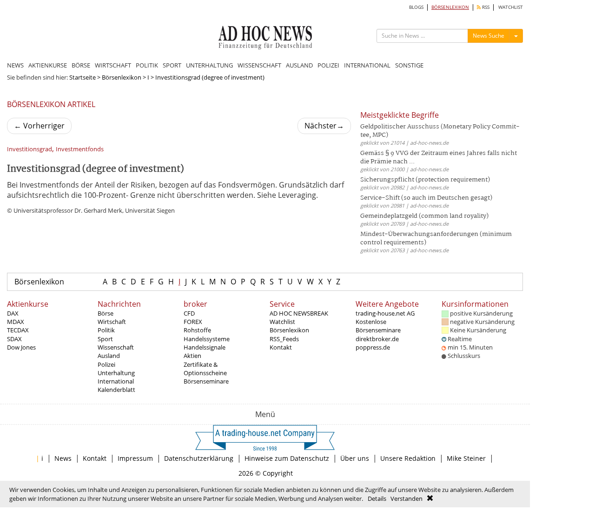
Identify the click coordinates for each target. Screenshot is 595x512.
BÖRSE (81, 65)
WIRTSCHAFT (113, 65)
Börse (105, 313)
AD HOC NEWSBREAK (299, 313)
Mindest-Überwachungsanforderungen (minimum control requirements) (436, 238)
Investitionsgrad (29, 149)
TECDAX (18, 330)
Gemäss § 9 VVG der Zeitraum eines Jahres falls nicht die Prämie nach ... (438, 157)
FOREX (193, 321)
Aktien (192, 355)
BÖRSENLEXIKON (450, 7)
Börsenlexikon (121, 77)
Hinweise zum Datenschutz (287, 458)
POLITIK (147, 65)
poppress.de (373, 347)
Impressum (135, 458)
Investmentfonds (80, 149)
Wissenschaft (116, 347)
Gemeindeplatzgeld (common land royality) (424, 216)
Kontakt (281, 347)
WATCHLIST (510, 7)
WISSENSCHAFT (259, 65)
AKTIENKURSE (47, 65)
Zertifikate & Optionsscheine (205, 368)
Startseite (82, 77)
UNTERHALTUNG (209, 65)
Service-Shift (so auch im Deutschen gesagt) (426, 198)
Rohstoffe (197, 330)
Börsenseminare (206, 381)
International (116, 381)
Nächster (324, 126)
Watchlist (282, 321)
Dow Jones (21, 347)
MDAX (15, 321)
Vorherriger (39, 126)
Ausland (109, 355)
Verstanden (406, 498)
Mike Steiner (466, 458)
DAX (13, 313)
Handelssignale (204, 347)
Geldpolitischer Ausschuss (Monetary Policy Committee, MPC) (440, 131)
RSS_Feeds (284, 339)
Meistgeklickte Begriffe (399, 115)
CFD (189, 313)
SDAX (14, 339)
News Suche (488, 36)
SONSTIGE (409, 65)
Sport (105, 339)
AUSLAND (299, 65)
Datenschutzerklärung (198, 458)
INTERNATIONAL (367, 65)
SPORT (172, 65)
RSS (485, 7)
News (63, 458)
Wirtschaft (112, 321)
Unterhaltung (116, 373)
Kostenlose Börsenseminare (378, 325)
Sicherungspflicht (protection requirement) (425, 180)
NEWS (15, 65)
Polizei (106, 364)
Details (377, 498)
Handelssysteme (207, 339)
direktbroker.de (377, 339)
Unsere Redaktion (408, 458)
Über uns (354, 458)
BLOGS (416, 7)
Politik (106, 330)
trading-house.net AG (385, 313)
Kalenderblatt (116, 389)
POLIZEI (328, 65)
